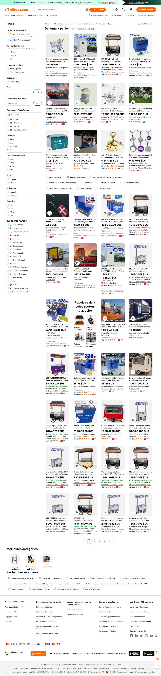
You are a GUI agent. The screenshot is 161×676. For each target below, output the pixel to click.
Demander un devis (75, 615)
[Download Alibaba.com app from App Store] (134, 653)
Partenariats (134, 626)
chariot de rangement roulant (67, 589)
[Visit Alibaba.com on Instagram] (146, 635)
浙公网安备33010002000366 (121, 672)
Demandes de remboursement (111, 621)
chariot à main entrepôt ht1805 (103, 578)
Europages (117, 665)
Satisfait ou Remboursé (45, 612)
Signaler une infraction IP (108, 626)
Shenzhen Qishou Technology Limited (85, 75)
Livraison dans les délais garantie (49, 617)
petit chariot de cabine (77, 578)
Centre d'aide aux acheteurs (110, 607)
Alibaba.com (121, 653)
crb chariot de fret (82, 584)
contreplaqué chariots (107, 183)
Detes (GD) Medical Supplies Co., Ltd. (113, 119)
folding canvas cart (17, 589)
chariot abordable (85, 188)
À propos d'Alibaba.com (15, 602)
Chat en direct (104, 612)
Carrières (8, 621)
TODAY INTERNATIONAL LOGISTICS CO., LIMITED (57, 122)
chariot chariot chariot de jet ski (60, 188)
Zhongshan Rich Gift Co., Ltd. (112, 166)
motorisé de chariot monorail (21, 584)
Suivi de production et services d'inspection (48, 627)
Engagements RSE (12, 617)
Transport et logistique (86, 24)
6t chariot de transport (131, 183)
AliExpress (45, 665)
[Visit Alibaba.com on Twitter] (141, 635)
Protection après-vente (45, 621)
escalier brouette (105, 188)
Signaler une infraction (107, 631)
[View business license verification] (103, 672)
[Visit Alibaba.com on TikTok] (156, 635)
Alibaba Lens (16, 652)
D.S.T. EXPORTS (135, 119)
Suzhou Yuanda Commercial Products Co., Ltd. (57, 73)
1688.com (54, 665)
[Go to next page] (114, 541)
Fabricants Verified (74, 610)
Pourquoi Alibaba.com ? (14, 607)
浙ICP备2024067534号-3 (145, 672)
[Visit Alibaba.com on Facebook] (131, 635)
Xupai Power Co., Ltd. (54, 168)
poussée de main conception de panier (110, 584)
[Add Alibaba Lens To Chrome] (38, 653)
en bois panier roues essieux (52, 578)
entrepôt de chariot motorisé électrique (63, 183)
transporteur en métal (78, 177)
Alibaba (47, 24)
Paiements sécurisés (44, 607)
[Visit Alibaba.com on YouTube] (151, 635)
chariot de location (55, 177)
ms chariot (88, 183)
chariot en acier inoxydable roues (22, 578)
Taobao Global (90, 665)
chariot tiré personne (46, 584)
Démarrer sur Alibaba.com (140, 612)
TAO (100, 665)
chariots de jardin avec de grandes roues (107, 177)
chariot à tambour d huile (41, 589)
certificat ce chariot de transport (134, 578)
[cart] (124, 10)
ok (37, 92)
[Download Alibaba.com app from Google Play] (149, 653)
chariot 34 (64, 584)
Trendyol (107, 665)
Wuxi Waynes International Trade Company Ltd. (57, 234)
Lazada (80, 665)
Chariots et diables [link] (106, 24)
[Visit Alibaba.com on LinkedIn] (136, 635)
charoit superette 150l (139, 584)
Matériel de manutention (63, 24)
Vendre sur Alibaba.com (139, 607)
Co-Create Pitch (11, 612)
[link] (157, 652)
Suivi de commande (137, 617)
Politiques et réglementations (47, 633)
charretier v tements (92, 589)
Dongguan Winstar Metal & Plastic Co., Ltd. (140, 168)
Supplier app (64, 653)
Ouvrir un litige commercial (109, 617)
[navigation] (24, 283)
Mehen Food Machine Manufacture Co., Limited (113, 72)
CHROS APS (78, 166)
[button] (86, 9)
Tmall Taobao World (68, 665)
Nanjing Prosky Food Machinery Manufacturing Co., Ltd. (85, 119)
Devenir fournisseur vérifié (140, 621)
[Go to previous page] (84, 541)
